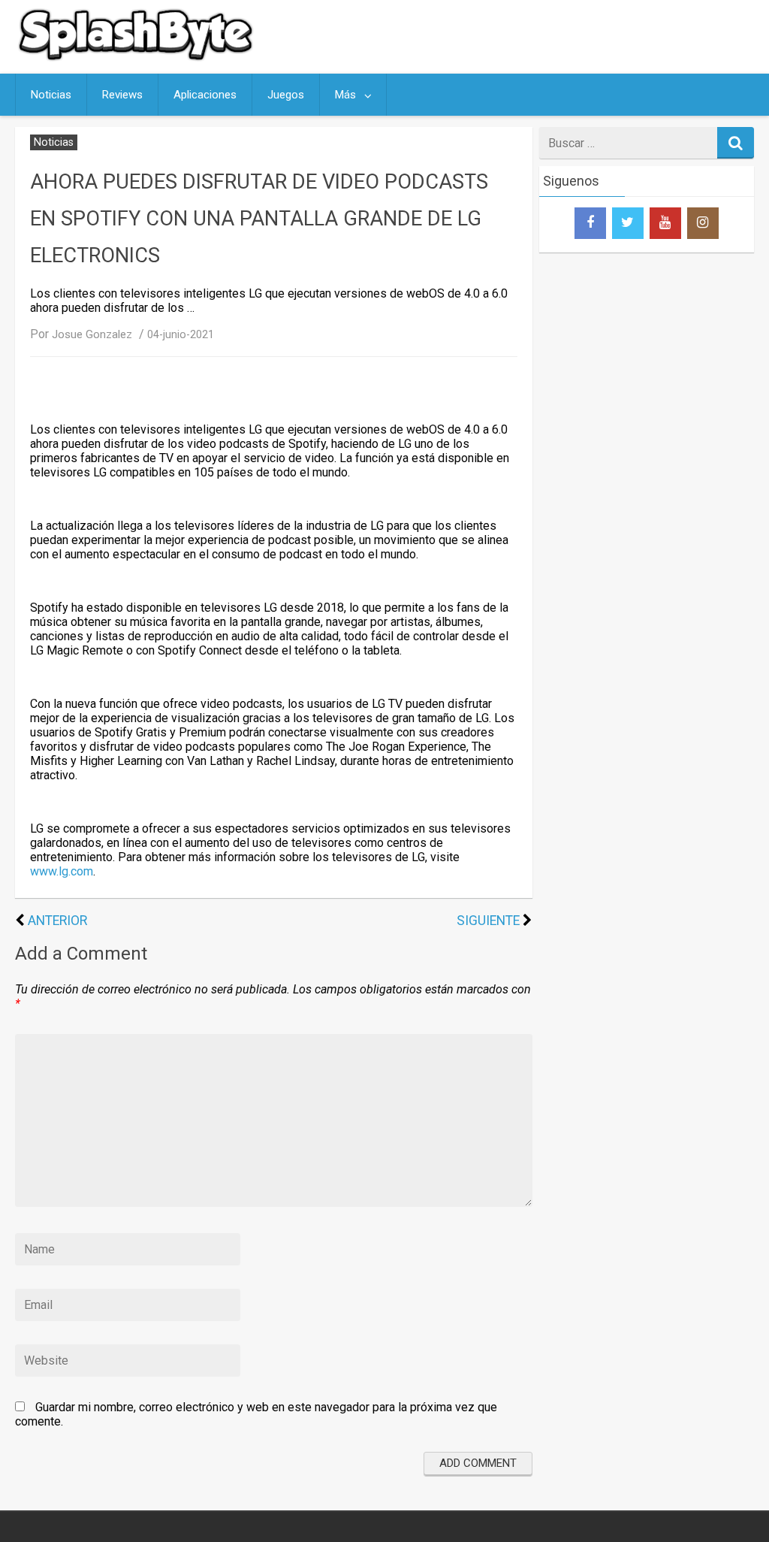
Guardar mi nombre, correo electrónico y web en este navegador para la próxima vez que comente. (256, 1414)
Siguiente (488, 920)
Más (345, 94)
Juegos (285, 94)
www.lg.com (61, 871)
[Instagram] (703, 223)
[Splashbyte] (138, 59)
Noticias (51, 94)
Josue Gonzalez (92, 334)
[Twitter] (628, 223)
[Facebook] (590, 223)
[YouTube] (665, 223)
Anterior (57, 920)
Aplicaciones (205, 94)
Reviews (122, 94)
